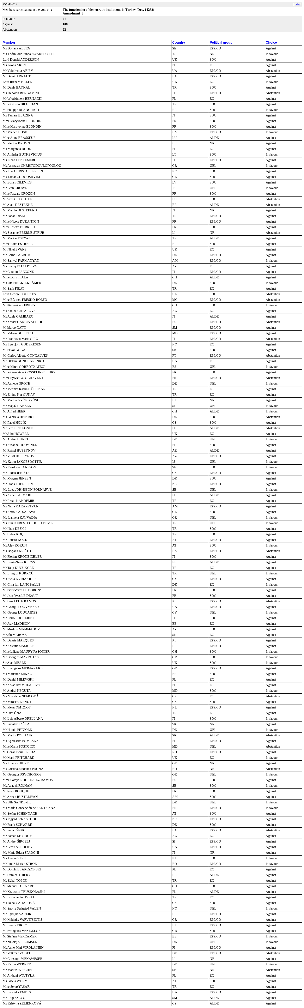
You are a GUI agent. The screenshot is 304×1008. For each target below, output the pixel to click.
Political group (221, 42)
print (297, 4)
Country (178, 42)
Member (9, 42)
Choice (271, 42)
